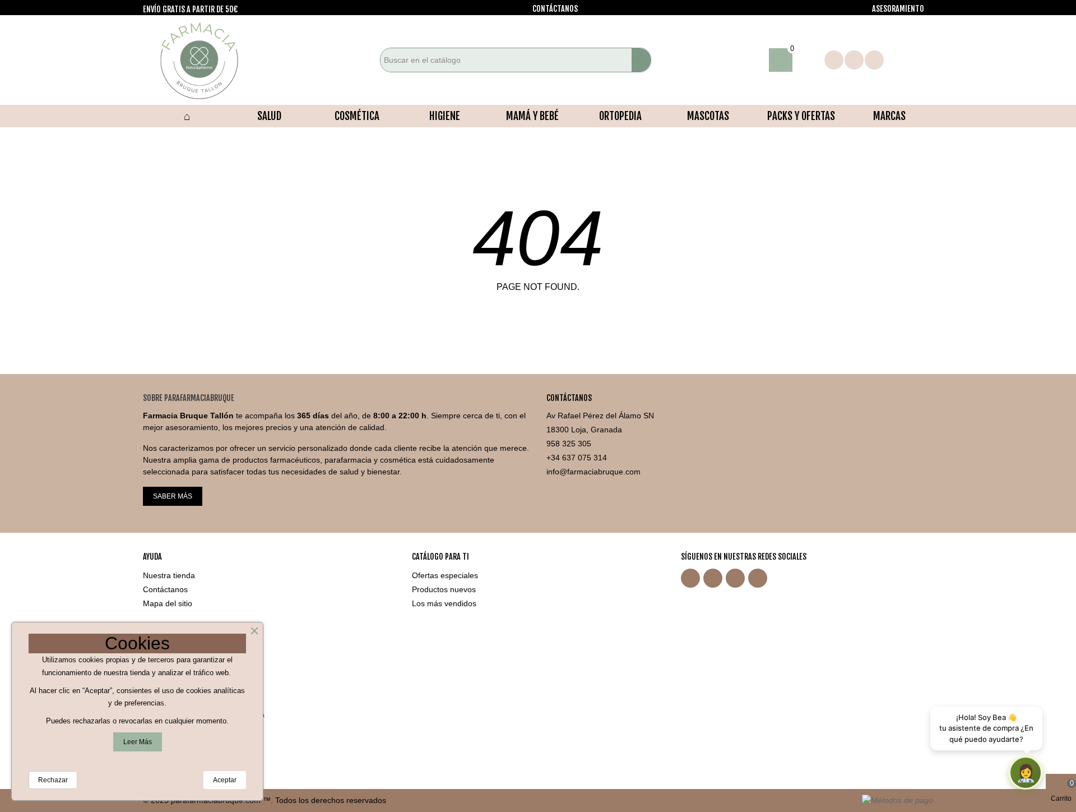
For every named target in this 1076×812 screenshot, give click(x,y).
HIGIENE (444, 116)
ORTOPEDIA (620, 116)
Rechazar (53, 780)
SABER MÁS (172, 496)
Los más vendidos (444, 603)
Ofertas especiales (445, 575)
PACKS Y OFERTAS (801, 116)
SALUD (269, 116)
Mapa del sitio (167, 603)
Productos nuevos (444, 589)
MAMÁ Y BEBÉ (532, 116)
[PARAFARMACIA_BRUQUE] (204, 60)
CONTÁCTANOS (555, 8)
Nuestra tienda (169, 575)
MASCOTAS (708, 116)
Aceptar (224, 780)
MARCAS (889, 116)
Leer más (137, 742)
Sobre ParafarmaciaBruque (188, 398)
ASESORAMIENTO (898, 8)
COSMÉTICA (357, 116)
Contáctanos (165, 589)
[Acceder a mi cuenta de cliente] (808, 60)
